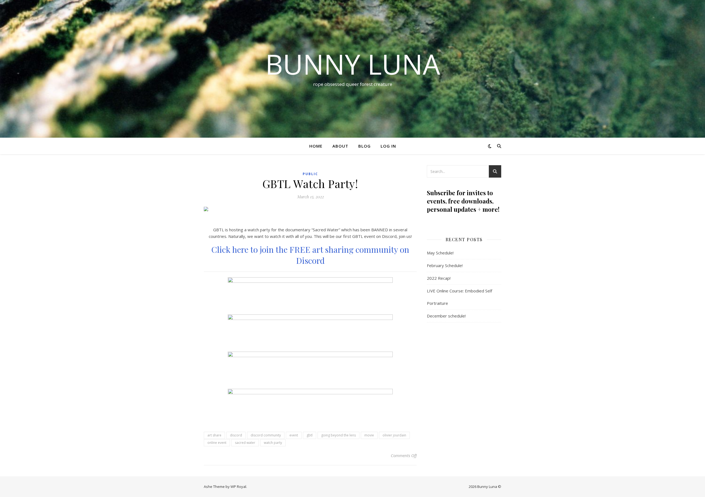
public (310, 174)
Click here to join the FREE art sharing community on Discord (310, 255)
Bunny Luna (352, 64)
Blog (364, 146)
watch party (273, 442)
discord (236, 435)
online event (216, 442)
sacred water (245, 442)
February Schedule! (445, 265)
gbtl (310, 435)
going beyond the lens (338, 435)
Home (315, 146)
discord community (266, 435)
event (293, 435)
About (340, 146)
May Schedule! (440, 253)
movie (369, 435)
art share (214, 435)
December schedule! (446, 316)
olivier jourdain (394, 435)
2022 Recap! (439, 278)
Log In (388, 146)
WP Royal (238, 486)
